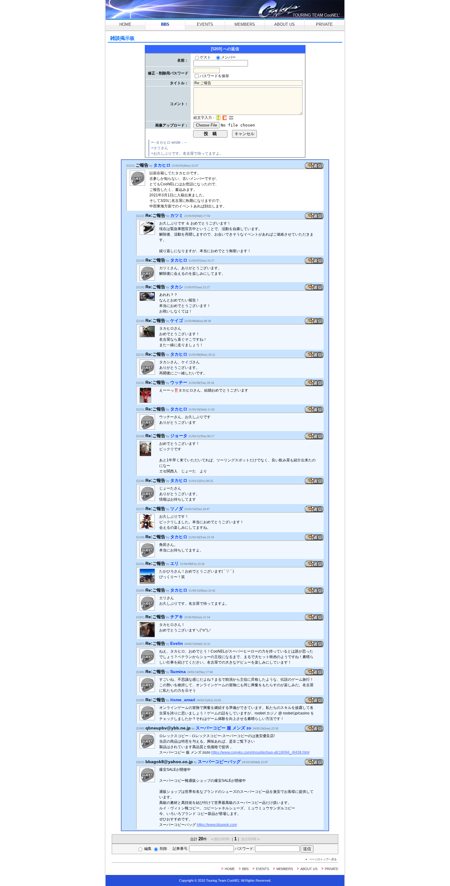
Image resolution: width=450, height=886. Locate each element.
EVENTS (205, 24)
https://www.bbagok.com (217, 825)
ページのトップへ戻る (323, 859)
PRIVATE (324, 24)
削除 (163, 848)
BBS (165, 24)
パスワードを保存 (214, 76)
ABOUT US (284, 24)
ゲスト (205, 57)
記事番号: (181, 848)
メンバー (228, 57)
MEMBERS (244, 24)
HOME (125, 24)
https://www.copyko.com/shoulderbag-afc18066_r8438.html (260, 752)
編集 (147, 848)
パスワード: (245, 848)
